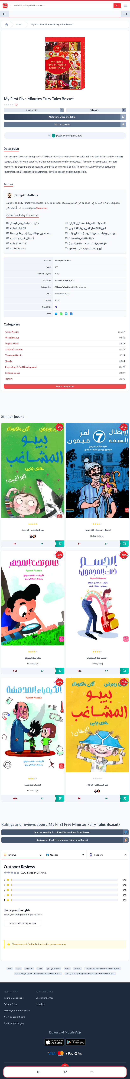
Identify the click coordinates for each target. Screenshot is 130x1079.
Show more (41, 208)
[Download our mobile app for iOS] (54, 1042)
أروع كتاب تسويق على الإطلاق (85, 248)
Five (9, 968)
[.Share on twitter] (66, 313)
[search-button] (117, 5)
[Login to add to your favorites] (16, 104)
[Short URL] (89, 307)
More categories (65, 386)
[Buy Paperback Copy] (32, 543)
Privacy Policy (10, 1004)
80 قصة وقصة (18, 248)
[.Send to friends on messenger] (56, 313)
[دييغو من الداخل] (4, 14)
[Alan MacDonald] (34, 536)
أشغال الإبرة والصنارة (22, 238)
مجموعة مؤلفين (53, 968)
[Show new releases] (65, 1065)
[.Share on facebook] (71, 313)
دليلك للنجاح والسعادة (81, 238)
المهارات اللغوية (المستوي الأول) (87, 222)
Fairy (67, 968)
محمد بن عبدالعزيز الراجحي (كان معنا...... (31, 233)
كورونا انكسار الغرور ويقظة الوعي (87, 228)
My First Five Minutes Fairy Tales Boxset (103, 968)
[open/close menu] (125, 6)
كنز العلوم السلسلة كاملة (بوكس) (88, 243)
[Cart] (65, 1072)
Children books (79, 287)
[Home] (6, 24)
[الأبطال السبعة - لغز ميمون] (97, 470)
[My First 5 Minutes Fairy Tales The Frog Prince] (125, 14)
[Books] (39, 1072)
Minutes (29, 968)
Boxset (78, 968)
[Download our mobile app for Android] (75, 1042)
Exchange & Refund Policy (17, 1010)
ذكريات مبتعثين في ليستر (24, 222)
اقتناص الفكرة (18, 243)
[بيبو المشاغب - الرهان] (97, 725)
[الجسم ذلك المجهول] (97, 598)
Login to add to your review (22, 923)
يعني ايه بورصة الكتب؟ (14, 1023)
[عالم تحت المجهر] (32, 598)
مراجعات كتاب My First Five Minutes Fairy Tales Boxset (38, 973)
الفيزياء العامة (18, 228)
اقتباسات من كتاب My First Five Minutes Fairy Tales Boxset (90, 973)
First (18, 968)
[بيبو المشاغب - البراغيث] (32, 470)
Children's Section (63, 287)
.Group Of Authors (26, 195)
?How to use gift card (14, 1016)
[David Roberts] (31, 536)
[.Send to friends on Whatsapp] (61, 313)
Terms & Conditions (14, 997)
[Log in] (91, 1072)
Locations (40, 1004)
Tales (40, 968)
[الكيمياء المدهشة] (32, 725)
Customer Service (44, 997)
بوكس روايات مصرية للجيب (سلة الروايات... (93, 233)
